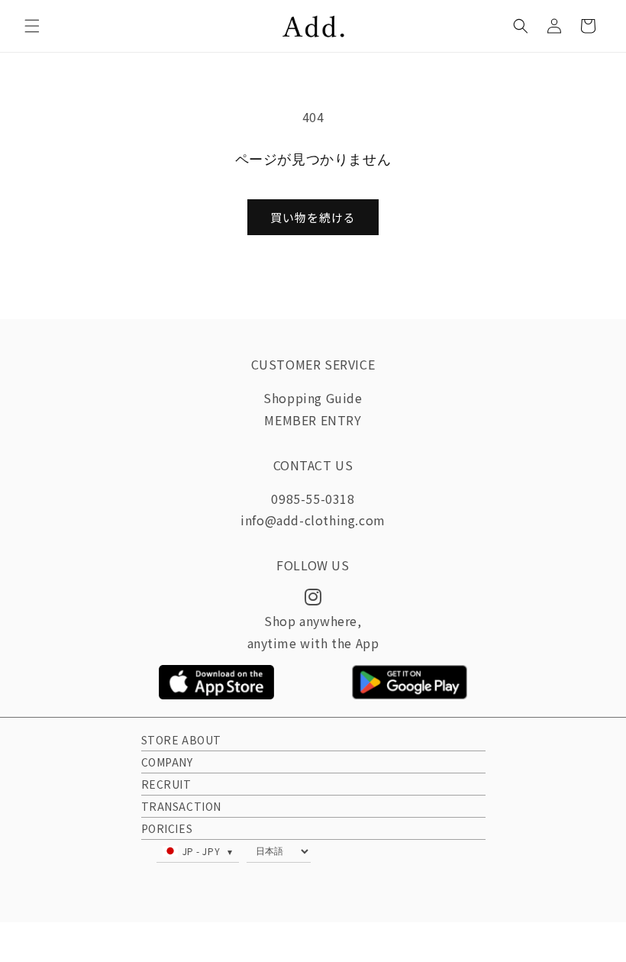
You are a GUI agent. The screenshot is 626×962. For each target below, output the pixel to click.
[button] (32, 26)
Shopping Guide (312, 398)
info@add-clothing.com (313, 520)
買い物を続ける (313, 217)
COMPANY (167, 762)
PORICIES (167, 828)
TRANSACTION (181, 806)
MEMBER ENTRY (312, 420)
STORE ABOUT (181, 739)
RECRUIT (166, 784)
